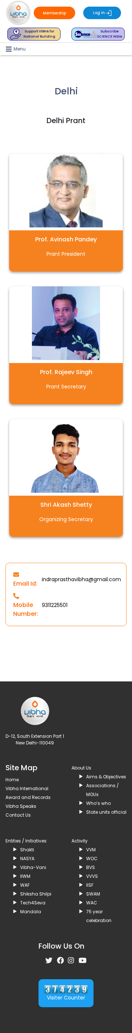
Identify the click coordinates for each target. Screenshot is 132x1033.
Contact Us (18, 815)
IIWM (25, 876)
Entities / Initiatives (26, 841)
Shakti (27, 850)
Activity (80, 841)
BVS (90, 867)
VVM (91, 850)
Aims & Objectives (106, 777)
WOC (92, 858)
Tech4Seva (32, 903)
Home (12, 780)
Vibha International (27, 788)
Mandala (30, 911)
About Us (81, 768)
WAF (25, 885)
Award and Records (28, 797)
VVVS (92, 876)
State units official (106, 812)
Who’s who (98, 803)
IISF (90, 885)
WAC (91, 903)
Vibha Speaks (21, 806)
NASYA (27, 858)
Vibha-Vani (33, 867)
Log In (99, 12)
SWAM (93, 894)
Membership (54, 13)
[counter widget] (66, 989)
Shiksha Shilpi (35, 894)
